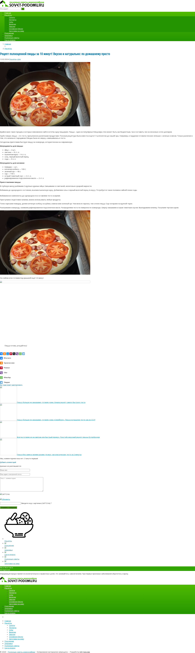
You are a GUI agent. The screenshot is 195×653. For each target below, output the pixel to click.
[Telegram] (23, 353)
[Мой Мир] (7, 353)
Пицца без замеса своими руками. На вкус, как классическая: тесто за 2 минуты (49, 454)
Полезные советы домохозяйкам (21, 652)
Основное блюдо (16, 29)
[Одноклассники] (4, 353)
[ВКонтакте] (1, 353)
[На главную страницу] (97, 4)
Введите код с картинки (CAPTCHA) (35, 503)
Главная (8, 13)
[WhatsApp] (20, 353)
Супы (11, 22)
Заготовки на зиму (16, 31)
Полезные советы (12, 38)
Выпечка (12, 24)
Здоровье (9, 35)
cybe (19, 59)
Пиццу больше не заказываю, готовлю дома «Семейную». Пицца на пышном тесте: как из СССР (56, 420)
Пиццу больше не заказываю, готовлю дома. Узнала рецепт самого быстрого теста (51, 402)
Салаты (12, 17)
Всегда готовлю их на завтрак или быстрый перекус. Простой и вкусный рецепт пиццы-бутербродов (58, 437)
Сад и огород (10, 40)
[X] (14, 353)
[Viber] (17, 353)
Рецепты (8, 15)
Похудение (9, 33)
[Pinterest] (10, 353)
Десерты (12, 20)
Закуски (12, 26)
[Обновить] (5, 499)
